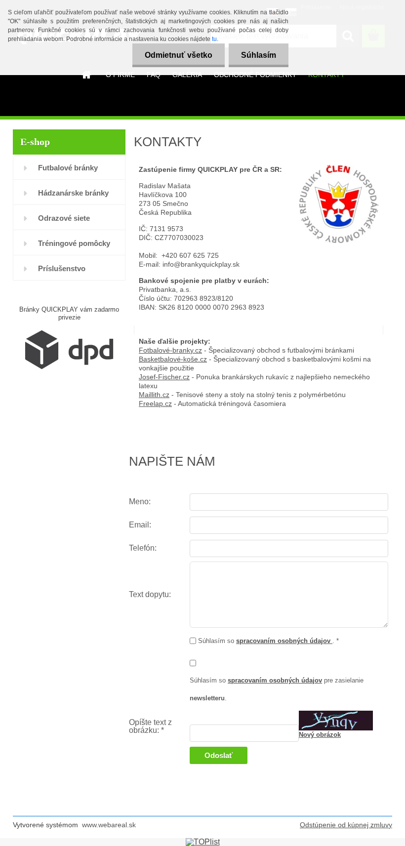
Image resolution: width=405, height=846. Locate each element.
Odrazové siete (64, 218)
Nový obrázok (320, 734)
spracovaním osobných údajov (284, 641)
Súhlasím (258, 55)
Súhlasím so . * (268, 641)
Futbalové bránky (68, 167)
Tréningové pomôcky (74, 243)
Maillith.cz (154, 395)
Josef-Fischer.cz (164, 377)
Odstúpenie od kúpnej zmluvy (346, 825)
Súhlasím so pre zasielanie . (277, 689)
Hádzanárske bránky (73, 193)
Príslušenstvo (61, 268)
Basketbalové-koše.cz (173, 359)
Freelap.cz (155, 403)
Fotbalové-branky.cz (170, 350)
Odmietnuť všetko (178, 55)
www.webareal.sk (109, 825)
